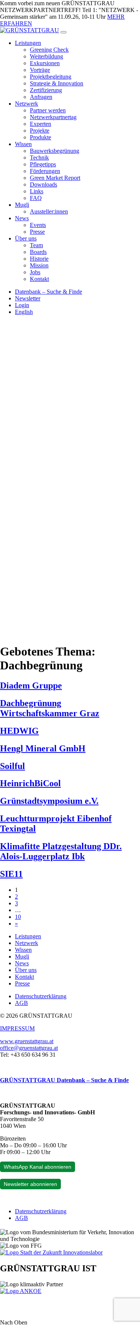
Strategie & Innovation (56, 83)
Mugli (22, 205)
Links (36, 191)
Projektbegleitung (50, 76)
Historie (39, 258)
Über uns (26, 238)
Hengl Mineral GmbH (42, 748)
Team (36, 245)
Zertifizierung (46, 90)
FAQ (36, 198)
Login (22, 305)
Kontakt (39, 279)
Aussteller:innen (49, 211)
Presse (37, 231)
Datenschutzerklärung (40, 996)
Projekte (39, 130)
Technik (39, 157)
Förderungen (45, 171)
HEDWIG (19, 731)
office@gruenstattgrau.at (29, 1048)
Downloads (43, 184)
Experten (40, 124)
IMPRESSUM (17, 1028)
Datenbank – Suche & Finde (48, 291)
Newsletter (27, 298)
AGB (21, 1003)
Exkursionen (45, 63)
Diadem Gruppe (31, 685)
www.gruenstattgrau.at (26, 1041)
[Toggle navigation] (63, 32)
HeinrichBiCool (30, 783)
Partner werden (48, 110)
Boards (38, 252)
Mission (39, 265)
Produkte (40, 137)
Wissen (23, 144)
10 (18, 917)
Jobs (35, 272)
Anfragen (41, 97)
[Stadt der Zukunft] (51, 1252)
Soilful (12, 766)
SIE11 (11, 874)
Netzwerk (26, 103)
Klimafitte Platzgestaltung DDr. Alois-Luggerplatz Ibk (61, 851)
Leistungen (28, 43)
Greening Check (49, 49)
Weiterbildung (46, 56)
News (22, 218)
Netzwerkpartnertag (53, 117)
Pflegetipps (43, 164)
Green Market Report (55, 178)
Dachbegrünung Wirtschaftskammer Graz (49, 708)
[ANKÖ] (20, 1291)
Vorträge (40, 70)
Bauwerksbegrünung (54, 151)
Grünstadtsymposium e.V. (49, 801)
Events (38, 225)
